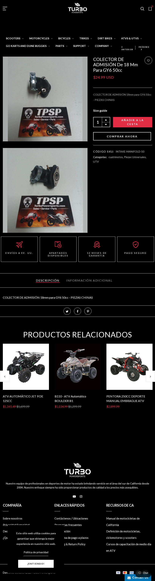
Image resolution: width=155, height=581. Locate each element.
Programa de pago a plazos (71, 537)
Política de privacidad (36, 552)
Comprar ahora (122, 136)
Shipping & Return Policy (69, 544)
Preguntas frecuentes (68, 524)
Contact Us (139, 577)
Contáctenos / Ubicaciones (71, 518)
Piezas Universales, (135, 157)
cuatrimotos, (116, 157)
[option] (26, 379)
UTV (96, 161)
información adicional (89, 280)
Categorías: (100, 157)
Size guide (100, 110)
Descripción (48, 280)
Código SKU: (103, 151)
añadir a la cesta (132, 122)
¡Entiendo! (36, 563)
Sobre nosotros (12, 518)
